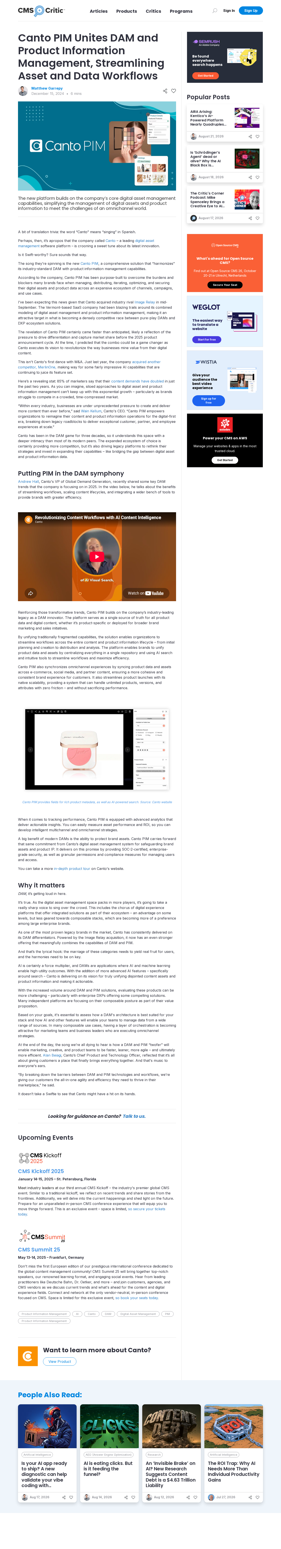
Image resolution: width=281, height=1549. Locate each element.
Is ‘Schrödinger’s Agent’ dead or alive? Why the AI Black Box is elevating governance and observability (205, 165)
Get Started (205, 75)
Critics (153, 11)
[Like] (173, 91)
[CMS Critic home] (41, 10)
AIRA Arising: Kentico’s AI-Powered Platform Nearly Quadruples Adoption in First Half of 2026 (207, 122)
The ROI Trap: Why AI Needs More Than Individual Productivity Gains (233, 1471)
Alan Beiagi (52, 1055)
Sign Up (251, 10)
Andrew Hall (28, 481)
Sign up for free (208, 400)
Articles (99, 11)
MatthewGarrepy (47, 88)
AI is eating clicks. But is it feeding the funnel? (108, 1468)
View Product (60, 1361)
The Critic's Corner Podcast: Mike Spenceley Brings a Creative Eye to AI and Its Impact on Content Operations (208, 204)
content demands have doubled (137, 381)
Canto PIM (89, 263)
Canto (110, 240)
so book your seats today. (137, 1298)
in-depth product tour (72, 868)
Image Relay (145, 302)
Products (126, 11)
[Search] (214, 10)
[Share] (165, 91)
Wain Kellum (91, 411)
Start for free (207, 339)
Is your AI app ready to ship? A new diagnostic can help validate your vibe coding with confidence (44, 1477)
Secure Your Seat (225, 285)
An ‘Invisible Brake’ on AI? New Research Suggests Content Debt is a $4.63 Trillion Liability (171, 1474)
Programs (181, 11)
